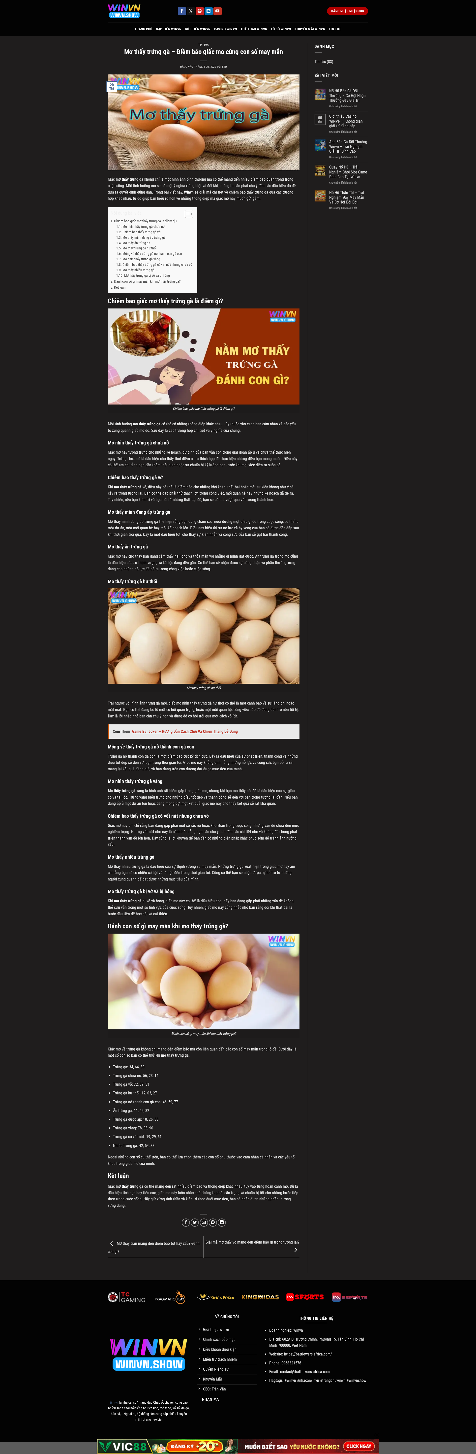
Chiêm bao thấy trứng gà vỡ (141, 232)
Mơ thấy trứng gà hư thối (139, 248)
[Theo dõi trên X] (191, 11)
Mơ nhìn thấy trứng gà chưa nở (143, 227)
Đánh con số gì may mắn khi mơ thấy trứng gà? (147, 281)
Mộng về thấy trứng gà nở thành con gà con (152, 254)
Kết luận (119, 287)
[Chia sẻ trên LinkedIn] (222, 1222)
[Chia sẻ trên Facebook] (186, 1222)
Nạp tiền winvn (169, 29)
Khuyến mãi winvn (310, 29)
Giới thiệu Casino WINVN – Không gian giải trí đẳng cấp (346, 121)
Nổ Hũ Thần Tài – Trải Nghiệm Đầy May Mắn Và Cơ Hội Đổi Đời (346, 197)
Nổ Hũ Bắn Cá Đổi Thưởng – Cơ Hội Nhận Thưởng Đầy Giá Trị (347, 96)
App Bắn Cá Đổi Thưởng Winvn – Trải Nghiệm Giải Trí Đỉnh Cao (348, 146)
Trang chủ (143, 29)
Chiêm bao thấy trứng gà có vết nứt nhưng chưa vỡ (157, 265)
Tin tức (335, 29)
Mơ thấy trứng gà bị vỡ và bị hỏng (147, 275)
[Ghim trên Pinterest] (213, 1222)
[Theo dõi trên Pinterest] (200, 11)
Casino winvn (225, 29)
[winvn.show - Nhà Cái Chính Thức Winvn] (139, 11)
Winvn (189, 192)
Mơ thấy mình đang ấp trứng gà (144, 237)
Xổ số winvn (281, 29)
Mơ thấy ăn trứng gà (136, 243)
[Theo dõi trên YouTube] (217, 11)
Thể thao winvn (253, 29)
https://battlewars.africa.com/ (308, 1354)
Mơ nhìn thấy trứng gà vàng (141, 259)
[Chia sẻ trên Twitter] (195, 1222)
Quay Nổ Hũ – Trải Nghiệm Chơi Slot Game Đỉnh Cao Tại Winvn (348, 172)
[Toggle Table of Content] (186, 214)
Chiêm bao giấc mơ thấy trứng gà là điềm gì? (145, 221)
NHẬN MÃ (210, 1399)
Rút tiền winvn (198, 29)
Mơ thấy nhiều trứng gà (138, 270)
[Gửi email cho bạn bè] (204, 1222)
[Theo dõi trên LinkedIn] (209, 11)
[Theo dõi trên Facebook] (182, 11)
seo (224, 66)
